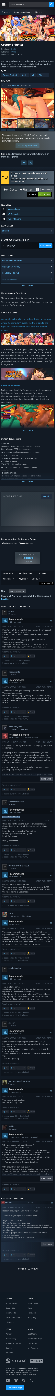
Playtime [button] (22, 579)
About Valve (33, 1303)
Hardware (32, 1313)
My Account (33, 1348)
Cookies (9, 1348)
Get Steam (32, 1334)
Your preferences (26, 543)
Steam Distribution (14, 1317)
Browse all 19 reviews (27, 1269)
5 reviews (11, 971)
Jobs (30, 1308)
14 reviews (12, 804)
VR (33, 75)
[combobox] (29, 4)
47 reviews (24, 729)
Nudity (24, 75)
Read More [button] (46, 779)
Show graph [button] (45, 583)
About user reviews (9, 543)
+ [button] (46, 75)
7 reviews (11, 1084)
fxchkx (11, 1126)
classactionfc (14, 672)
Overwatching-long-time (19, 1081)
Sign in (4, 154)
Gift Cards (10, 1322)
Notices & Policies (13, 1343)
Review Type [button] (8, 573)
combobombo (14, 968)
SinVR (13, 49)
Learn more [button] (45, 245)
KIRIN (11, 913)
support (11, 1023)
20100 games (13, 916)
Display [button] (35, 579)
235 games (12, 729)
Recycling (32, 1317)
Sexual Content (10, 75)
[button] (6, 12)
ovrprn (11, 611)
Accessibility (11, 1338)
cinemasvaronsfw (16, 801)
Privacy (9, 1334)
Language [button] (42, 573)
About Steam (11, 1303)
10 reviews (12, 614)
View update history (11, 266)
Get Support (33, 1343)
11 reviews (12, 675)
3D (40, 75)
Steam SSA (10, 1308)
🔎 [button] (50, 336)
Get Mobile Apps (15, 1387)
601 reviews (26, 916)
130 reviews (12, 1129)
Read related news (10, 273)
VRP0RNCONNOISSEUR (18, 866)
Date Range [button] (7, 579)
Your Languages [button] (16, 591)
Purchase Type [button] (25, 573)
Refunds (9, 1352)
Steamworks (11, 1313)
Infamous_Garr (15, 726)
